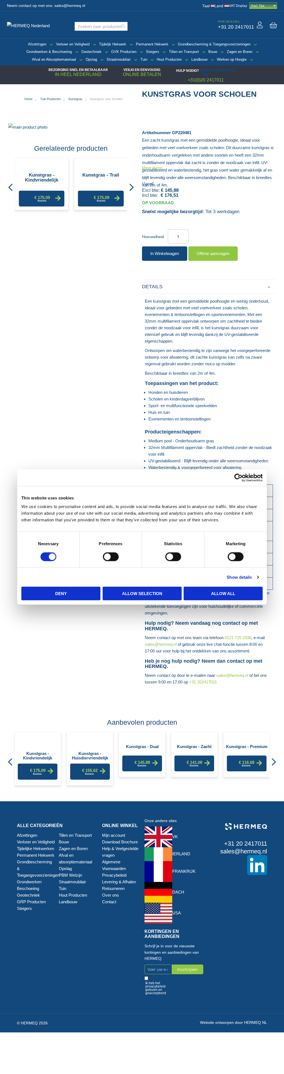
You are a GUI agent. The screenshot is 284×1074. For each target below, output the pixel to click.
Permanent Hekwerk (152, 44)
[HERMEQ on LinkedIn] (238, 865)
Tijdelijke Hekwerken (35, 848)
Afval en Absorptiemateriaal (54, 59)
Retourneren (113, 888)
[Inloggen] (260, 25)
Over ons (110, 895)
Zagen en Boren (239, 52)
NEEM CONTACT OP (218, 72)
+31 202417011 (203, 682)
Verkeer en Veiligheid (73, 44)
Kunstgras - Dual (142, 746)
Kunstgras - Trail (100, 175)
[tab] (209, 287)
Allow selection (142, 593)
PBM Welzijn (70, 875)
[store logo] (30, 25)
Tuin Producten (50, 99)
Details (152, 286)
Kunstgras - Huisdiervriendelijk (90, 755)
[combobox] (101, 26)
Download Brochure (120, 842)
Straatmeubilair (118, 59)
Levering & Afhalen (119, 881)
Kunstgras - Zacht (194, 746)
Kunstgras (75, 99)
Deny (61, 593)
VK (175, 836)
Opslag (91, 59)
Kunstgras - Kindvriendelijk (41, 178)
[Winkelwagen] (273, 25)
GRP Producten (31, 901)
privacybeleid (155, 986)
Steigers (152, 52)
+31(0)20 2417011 (206, 80)
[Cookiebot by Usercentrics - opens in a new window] (238, 477)
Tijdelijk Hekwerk (112, 44)
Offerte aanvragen (213, 253)
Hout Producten (169, 59)
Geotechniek (91, 52)
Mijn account (113, 835)
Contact (109, 901)
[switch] (111, 557)
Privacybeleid (114, 875)
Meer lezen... (154, 167)
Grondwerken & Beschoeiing (49, 52)
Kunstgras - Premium (246, 746)
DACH (178, 892)
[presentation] (10, 185)
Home (28, 99)
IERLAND (181, 853)
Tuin (143, 59)
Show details (239, 577)
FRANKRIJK (184, 871)
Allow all (223, 593)
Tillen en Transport (184, 52)
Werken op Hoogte (232, 59)
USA (176, 912)
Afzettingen (37, 44)
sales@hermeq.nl (69, 6)
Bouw (212, 52)
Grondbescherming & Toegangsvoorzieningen (214, 44)
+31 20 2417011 (245, 843)
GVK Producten (123, 52)
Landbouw (199, 59)
